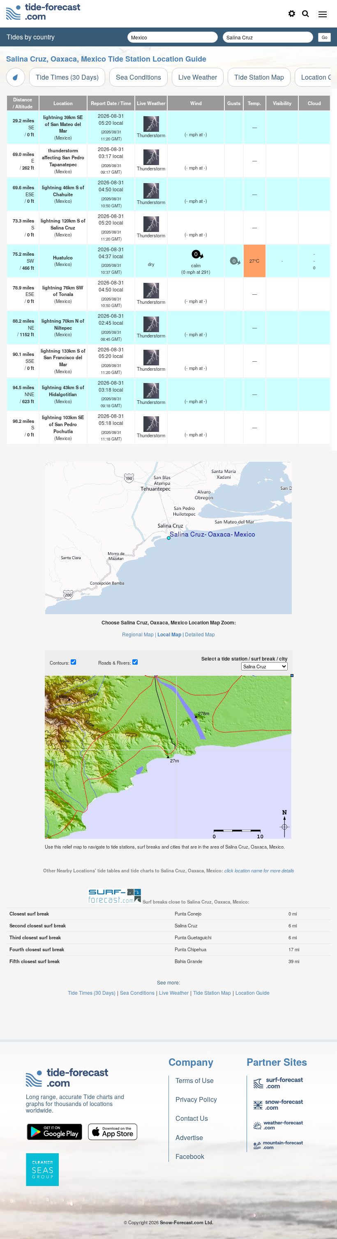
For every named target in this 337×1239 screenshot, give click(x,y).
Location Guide (252, 992)
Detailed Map (200, 634)
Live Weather (197, 77)
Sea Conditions (138, 77)
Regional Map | (139, 634)
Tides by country (31, 36)
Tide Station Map (259, 77)
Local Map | (170, 634)
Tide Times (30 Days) (67, 77)
